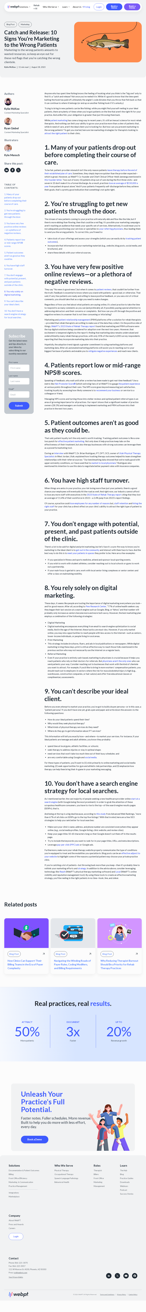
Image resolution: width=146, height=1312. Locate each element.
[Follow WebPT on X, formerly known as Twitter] (117, 1275)
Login (99, 7)
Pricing (86, 7)
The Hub (123, 1170)
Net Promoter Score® (65, 383)
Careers (12, 1228)
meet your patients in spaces (80, 553)
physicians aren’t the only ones (117, 661)
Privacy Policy (121, 1294)
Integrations (14, 1193)
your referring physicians (111, 228)
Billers (96, 1174)
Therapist (98, 1170)
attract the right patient (55, 133)
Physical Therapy (61, 1170)
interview (58, 453)
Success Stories (126, 1194)
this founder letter (53, 180)
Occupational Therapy (63, 1174)
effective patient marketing (71, 441)
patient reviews (104, 289)
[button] (24, 7)
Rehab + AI (36, 7)
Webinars (124, 1186)
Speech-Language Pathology (66, 1178)
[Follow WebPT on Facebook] (134, 1275)
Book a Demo (114, 7)
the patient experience (129, 383)
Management (99, 1186)
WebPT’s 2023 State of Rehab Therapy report (73, 326)
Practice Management (18, 1186)
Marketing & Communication (21, 1182)
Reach (62, 871)
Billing (11, 1174)
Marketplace (14, 1196)
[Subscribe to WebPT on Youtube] (126, 1275)
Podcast (123, 1190)
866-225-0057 (19, 1266)
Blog (122, 1174)
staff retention (121, 503)
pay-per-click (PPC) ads (68, 844)
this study (101, 814)
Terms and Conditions (107, 1294)
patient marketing (58, 120)
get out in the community (87, 550)
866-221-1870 (21, 1263)
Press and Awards (16, 1224)
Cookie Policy (133, 1294)
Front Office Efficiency (18, 1178)
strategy (82, 868)
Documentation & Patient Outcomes (24, 1170)
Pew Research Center (96, 606)
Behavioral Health (61, 1182)
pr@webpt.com (20, 1272)
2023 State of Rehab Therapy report (104, 494)
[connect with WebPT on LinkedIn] (108, 1275)
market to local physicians (104, 463)
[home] (13, 6)
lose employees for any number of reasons (90, 503)
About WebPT (15, 1220)
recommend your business (108, 390)
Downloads (125, 1182)
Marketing (98, 1182)
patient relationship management (74, 319)
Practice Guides (126, 1178)
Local (118, 871)
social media (91, 757)
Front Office (99, 1178)
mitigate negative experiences (103, 351)
